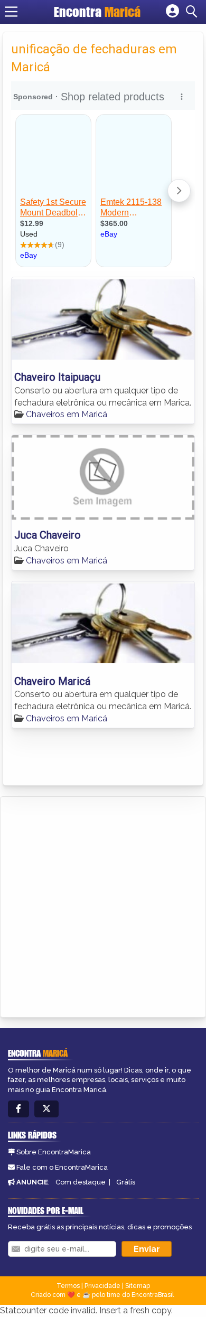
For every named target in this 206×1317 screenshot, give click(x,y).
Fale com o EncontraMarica (62, 1167)
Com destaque (80, 1182)
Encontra (97, 12)
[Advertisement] (103, 905)
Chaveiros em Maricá (66, 414)
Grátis (125, 1182)
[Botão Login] (172, 11)
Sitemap (137, 1286)
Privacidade (102, 1286)
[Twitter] (46, 1109)
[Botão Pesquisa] (193, 12)
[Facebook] (18, 1109)
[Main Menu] (11, 11)
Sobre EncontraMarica (53, 1152)
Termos (68, 1286)
